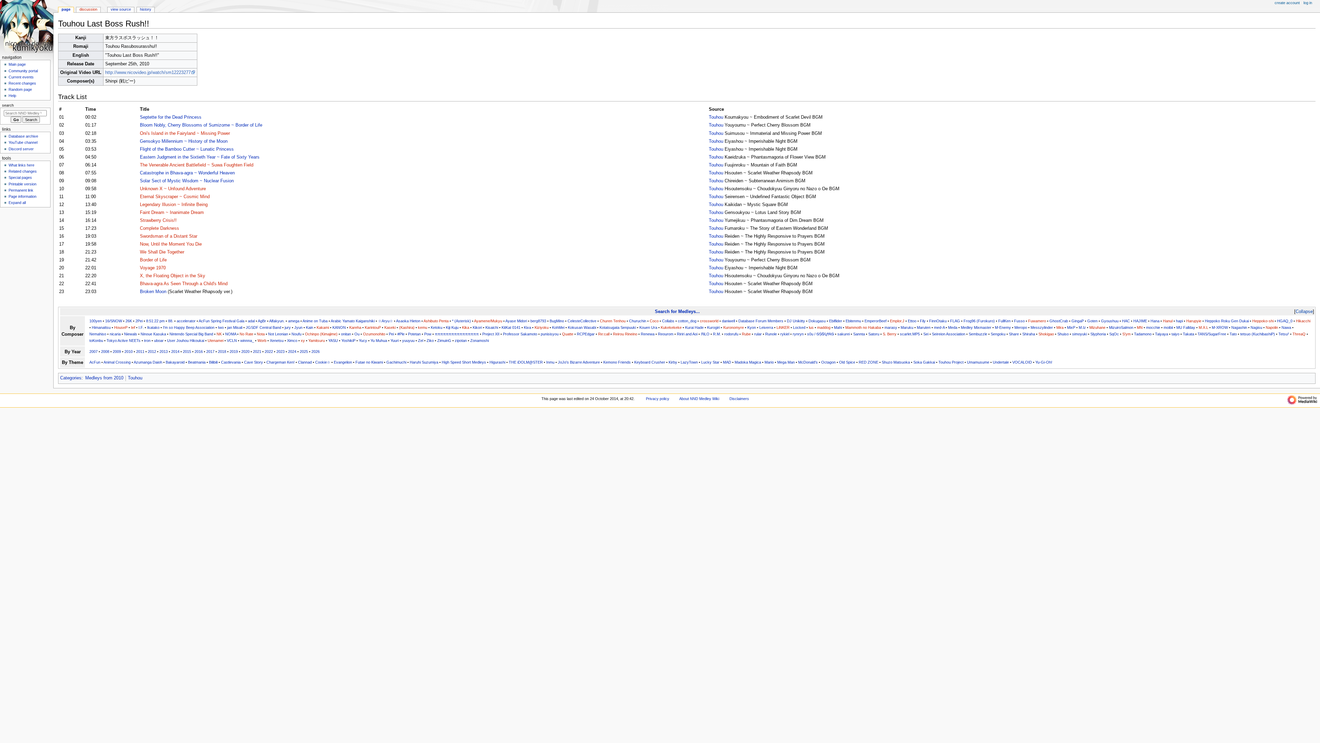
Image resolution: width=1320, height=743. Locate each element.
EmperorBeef (876, 321)
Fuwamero (1037, 321)
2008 (105, 351)
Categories (70, 378)
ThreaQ (1299, 334)
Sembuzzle (978, 334)
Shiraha (1028, 334)
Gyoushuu (1110, 321)
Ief (133, 327)
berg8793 (538, 321)
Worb (261, 340)
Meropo (1020, 327)
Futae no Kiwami (369, 362)
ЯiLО (705, 334)
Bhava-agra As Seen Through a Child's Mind (184, 283)
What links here (21, 165)
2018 (222, 351)
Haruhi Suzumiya (424, 362)
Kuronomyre (733, 327)
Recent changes (22, 83)
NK (219, 334)
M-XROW (1220, 327)
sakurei (843, 334)
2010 (128, 351)
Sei (925, 334)
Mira (1060, 327)
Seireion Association (948, 334)
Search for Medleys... (677, 311)
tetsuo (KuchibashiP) (1257, 334)
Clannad (305, 362)
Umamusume (978, 362)
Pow (427, 334)
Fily (923, 321)
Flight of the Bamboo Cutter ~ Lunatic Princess (187, 149)
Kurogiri (713, 327)
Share (1014, 334)
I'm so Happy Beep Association (188, 327)
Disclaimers (739, 399)
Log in (1308, 3)
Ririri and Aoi (687, 334)
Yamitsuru (316, 340)
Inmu (550, 362)
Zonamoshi (479, 340)
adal (251, 321)
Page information (22, 196)
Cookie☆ (322, 362)
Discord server (21, 149)
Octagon (828, 362)
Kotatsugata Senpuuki (618, 327)
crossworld (709, 321)
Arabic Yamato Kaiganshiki (353, 321)
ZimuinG (444, 340)
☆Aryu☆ (385, 321)
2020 (245, 351)
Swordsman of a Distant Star (168, 236)
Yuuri (394, 340)
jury (288, 327)
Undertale (1001, 362)
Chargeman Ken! (280, 362)
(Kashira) (407, 327)
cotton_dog (687, 321)
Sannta (859, 334)
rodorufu (731, 334)
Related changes (23, 171)
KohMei (558, 327)
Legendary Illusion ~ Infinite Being (174, 204)
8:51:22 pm (155, 321)
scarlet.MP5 (910, 334)
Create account (1287, 3)
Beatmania (197, 362)
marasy (890, 327)
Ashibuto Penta (436, 321)
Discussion (88, 9)
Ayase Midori (516, 321)
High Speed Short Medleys (464, 362)
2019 (234, 351)
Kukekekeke (671, 327)
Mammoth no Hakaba (863, 327)
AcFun (94, 362)
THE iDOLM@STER (526, 362)
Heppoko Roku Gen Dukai (1227, 321)
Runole (771, 334)
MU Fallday (1185, 327)
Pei (391, 334)
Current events (21, 77)
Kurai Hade (694, 327)
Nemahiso (97, 334)
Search (8, 105)
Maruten (924, 327)
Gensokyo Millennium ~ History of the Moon (184, 141)
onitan (346, 334)
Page (66, 9)
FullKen (1004, 321)
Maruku (907, 327)
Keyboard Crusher (649, 362)
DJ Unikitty (796, 321)
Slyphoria (1098, 334)
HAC (1126, 321)
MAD (727, 362)
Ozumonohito (374, 334)
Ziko (430, 340)
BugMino (557, 321)
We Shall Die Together (162, 252)
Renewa (647, 334)
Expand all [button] (17, 203)
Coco (654, 321)
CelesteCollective (582, 321)
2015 (187, 351)
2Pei (139, 321)
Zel (420, 340)
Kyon (751, 327)
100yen (95, 321)
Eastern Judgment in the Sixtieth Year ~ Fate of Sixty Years (200, 157)
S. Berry (889, 334)
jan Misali (234, 327)
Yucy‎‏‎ (363, 340)
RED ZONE (868, 362)
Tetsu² (1283, 334)
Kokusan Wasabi (582, 327)
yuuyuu (408, 340)
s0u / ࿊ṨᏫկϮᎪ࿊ (820, 334)
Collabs (668, 321)
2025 (304, 351)
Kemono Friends (617, 362)
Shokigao (1046, 334)
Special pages (20, 177)
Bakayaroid (175, 362)
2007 (93, 351)
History (145, 9)
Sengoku (998, 334)
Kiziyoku (542, 327)
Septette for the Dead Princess (170, 117)
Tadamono (1143, 334)
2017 (210, 351)
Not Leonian (278, 334)
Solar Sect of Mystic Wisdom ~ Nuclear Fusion (187, 181)
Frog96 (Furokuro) (979, 321)
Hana (1155, 321)
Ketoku (436, 327)
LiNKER (783, 327)
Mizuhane (1097, 327)
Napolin (1272, 327)
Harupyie (1193, 321)
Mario (769, 362)
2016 (199, 351)
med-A (939, 327)
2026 (315, 351)
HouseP (121, 327)
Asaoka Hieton (408, 321)
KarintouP (373, 327)
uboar (159, 340)
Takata (1188, 334)
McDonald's (808, 362)
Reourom (665, 334)
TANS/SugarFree (1212, 334)
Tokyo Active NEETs (124, 340)
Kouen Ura (648, 327)
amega (293, 321)
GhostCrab (1058, 321)
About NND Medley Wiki (699, 399)
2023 (280, 351)
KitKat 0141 (511, 327)
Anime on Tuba (315, 321)
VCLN (232, 340)
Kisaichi (491, 327)
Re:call (603, 334)
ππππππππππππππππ (457, 334)
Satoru (873, 334)
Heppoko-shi (1263, 321)
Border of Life (153, 260)
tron (147, 340)
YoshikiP (348, 340)
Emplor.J (897, 321)
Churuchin (637, 321)
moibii (1168, 327)
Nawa (1286, 327)
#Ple (401, 334)
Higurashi (497, 362)
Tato (1233, 334)
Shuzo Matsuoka (896, 362)
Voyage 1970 (153, 268)
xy (303, 340)
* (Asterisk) (461, 321)
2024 (292, 351)
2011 (140, 351)
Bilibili (213, 362)
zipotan (461, 340)
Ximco (292, 340)
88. (170, 321)
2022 (269, 351)
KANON (339, 327)
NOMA (230, 334)
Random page (20, 89)
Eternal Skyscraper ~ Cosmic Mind (175, 196)
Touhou (716, 117)
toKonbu (96, 340)
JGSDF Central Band (263, 327)
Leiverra (766, 327)
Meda (952, 327)
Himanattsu (101, 327)
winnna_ (247, 340)
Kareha (355, 327)
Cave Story (253, 362)
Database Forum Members (760, 321)
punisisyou (550, 334)
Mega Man (786, 362)
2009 (117, 351)
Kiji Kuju (452, 327)
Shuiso (1063, 334)
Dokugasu (817, 321)
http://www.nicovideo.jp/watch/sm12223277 (148, 72)
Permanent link (21, 190)
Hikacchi (1303, 321)
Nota (261, 334)
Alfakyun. (277, 321)
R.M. (717, 334)
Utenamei (215, 340)
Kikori (477, 327)
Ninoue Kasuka (153, 334)
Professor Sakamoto (520, 334)
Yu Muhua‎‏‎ (379, 340)
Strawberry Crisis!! (158, 220)
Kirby (673, 362)
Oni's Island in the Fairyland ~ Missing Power (185, 133)
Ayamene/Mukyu (488, 321)
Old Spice (847, 362)
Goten (1092, 321)
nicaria (115, 334)
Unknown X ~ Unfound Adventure (173, 188)
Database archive (23, 136)
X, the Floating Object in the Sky (172, 275)
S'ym (1126, 334)
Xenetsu (277, 340)
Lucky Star (710, 362)
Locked (799, 327)
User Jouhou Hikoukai (185, 340)
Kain (309, 327)
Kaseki (390, 327)
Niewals (130, 334)
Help (12, 96)
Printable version (22, 184)
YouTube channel (23, 142)
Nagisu (1256, 327)
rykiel (784, 334)
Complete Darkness (159, 228)
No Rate (246, 334)
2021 (257, 351)
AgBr (262, 321)
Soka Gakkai (924, 362)
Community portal (23, 71)
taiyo (1175, 334)
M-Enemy (1003, 327)
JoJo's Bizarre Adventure (579, 362)
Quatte (567, 334)
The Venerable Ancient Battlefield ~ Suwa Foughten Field (196, 165)
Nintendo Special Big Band (191, 334)
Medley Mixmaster (976, 327)
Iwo (221, 327)
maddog (823, 327)
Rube (746, 334)
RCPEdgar (586, 334)
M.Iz (1082, 327)
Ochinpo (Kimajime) (321, 334)
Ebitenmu (853, 321)
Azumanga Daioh (148, 362)
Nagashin (1239, 327)
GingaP (1077, 321)
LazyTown (689, 362)
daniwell (728, 321)
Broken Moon (153, 291)
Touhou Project (951, 362)
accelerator (186, 321)
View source (121, 9)
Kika (465, 327)
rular (758, 334)
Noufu (296, 334)
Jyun (298, 327)
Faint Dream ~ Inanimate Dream (172, 212)
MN (1140, 327)
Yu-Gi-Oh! (1043, 362)
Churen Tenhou (613, 321)
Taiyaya (1161, 334)
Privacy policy (657, 399)
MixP (1071, 327)
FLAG (955, 321)
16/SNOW (113, 321)
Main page (17, 64)
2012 (152, 351)
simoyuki (1079, 334)
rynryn (798, 334)
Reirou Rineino (625, 334)
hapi (1179, 321)
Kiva (527, 327)
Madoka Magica (748, 362)
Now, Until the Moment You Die (171, 244)
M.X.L (1203, 327)
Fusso (1019, 321)
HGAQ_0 (1284, 321)
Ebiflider (835, 321)
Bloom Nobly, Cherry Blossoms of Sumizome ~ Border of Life (201, 125)
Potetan (414, 334)
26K (128, 321)
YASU (333, 340)
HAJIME (1140, 321)
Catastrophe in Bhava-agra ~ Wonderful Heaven (187, 173)
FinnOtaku (938, 321)
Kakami (323, 327)
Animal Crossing (117, 362)
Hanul (1168, 321)
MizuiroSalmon (1121, 327)
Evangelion (343, 362)
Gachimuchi (396, 362)
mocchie (1153, 327)
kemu (422, 327)
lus (811, 327)
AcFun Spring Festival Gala (221, 321)
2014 (175, 351)
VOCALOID (1022, 362)
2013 (164, 351)
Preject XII (490, 334)
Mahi (838, 327)
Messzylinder (1042, 327)
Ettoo (912, 321)
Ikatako (153, 327)
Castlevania (231, 362)
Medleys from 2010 (104, 378)
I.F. (141, 327)
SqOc (1114, 334)
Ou (357, 334)
